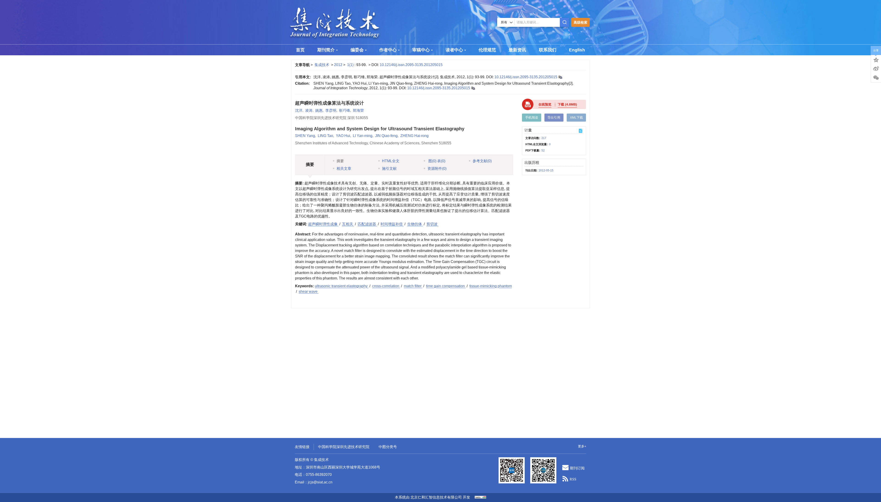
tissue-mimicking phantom (490, 286)
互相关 (348, 224)
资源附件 (436, 168)
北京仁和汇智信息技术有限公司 (436, 497)
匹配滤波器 (367, 224)
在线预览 (544, 104)
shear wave (308, 291)
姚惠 (319, 110)
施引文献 (389, 168)
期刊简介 (326, 49)
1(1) (350, 65)
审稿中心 (421, 49)
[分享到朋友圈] (876, 77)
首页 (300, 49)
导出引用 (553, 117)
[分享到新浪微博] (876, 68)
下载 (567, 104)
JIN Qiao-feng (386, 136)
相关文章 (344, 168)
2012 (338, 65)
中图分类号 (388, 447)
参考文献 (482, 161)
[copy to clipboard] (473, 88)
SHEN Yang (305, 136)
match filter (413, 286)
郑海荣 (358, 110)
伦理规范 (487, 49)
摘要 (340, 161)
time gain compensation (446, 286)
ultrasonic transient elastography (341, 286)
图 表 (436, 161)
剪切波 (432, 224)
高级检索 (580, 22)
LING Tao (325, 136)
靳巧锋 (344, 110)
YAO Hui (343, 136)
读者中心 (454, 49)
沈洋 (298, 110)
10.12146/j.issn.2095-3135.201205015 (411, 65)
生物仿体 (415, 224)
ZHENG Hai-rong (414, 136)
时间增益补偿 (392, 224)
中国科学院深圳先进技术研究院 (343, 447)
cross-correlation (386, 286)
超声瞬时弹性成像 (323, 224)
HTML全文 (390, 161)
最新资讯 (517, 49)
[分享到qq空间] (876, 59)
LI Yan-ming (362, 136)
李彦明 (330, 110)
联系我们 (547, 49)
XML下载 (576, 117)
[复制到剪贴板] (560, 77)
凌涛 (308, 110)
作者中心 (388, 49)
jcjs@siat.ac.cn (320, 482)
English (577, 49)
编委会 (357, 49)
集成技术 (322, 65)
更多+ (582, 446)
